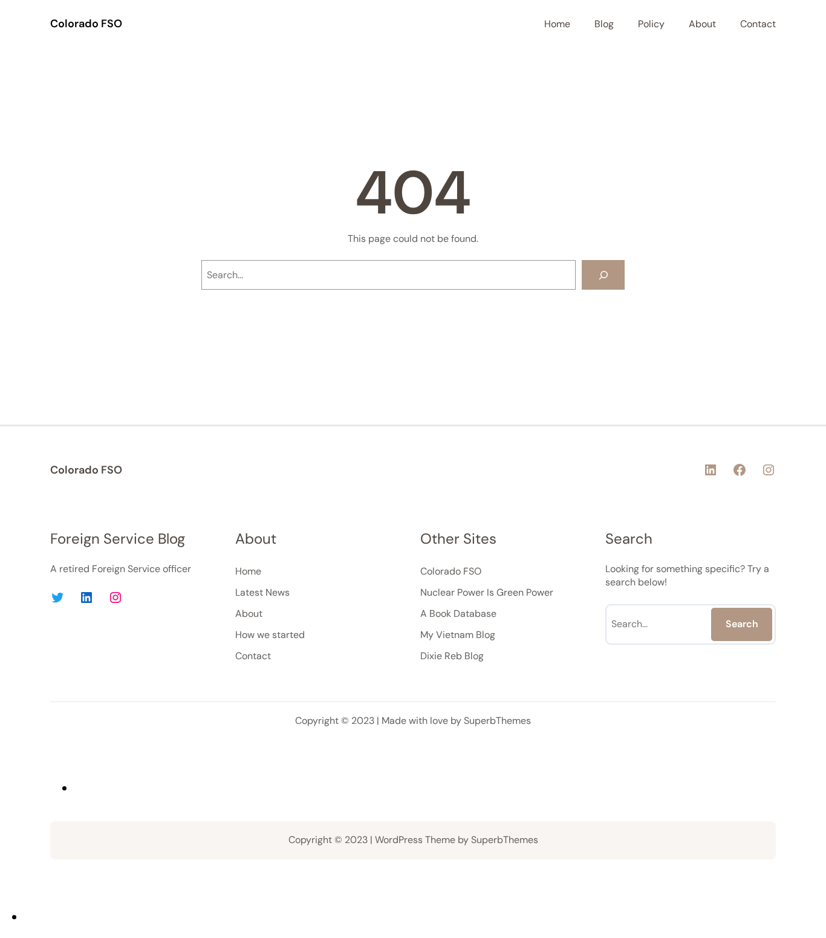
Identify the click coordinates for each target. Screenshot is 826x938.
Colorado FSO (86, 23)
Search (742, 623)
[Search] (603, 275)
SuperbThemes (497, 720)
